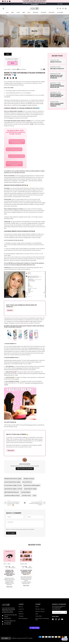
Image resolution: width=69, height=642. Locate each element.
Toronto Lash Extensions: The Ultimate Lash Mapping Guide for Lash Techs (35, 503)
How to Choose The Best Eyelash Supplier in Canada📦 (56, 105)
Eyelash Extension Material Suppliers (32, 485)
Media (7, 54)
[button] (57, 8)
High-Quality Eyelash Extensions (12, 492)
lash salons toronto (26, 495)
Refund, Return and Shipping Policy (42, 619)
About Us (21, 606)
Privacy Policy (38, 616)
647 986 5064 (7, 624)
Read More (9, 586)
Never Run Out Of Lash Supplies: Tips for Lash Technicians (56, 77)
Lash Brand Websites (25, 492)
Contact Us (21, 609)
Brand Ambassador (23, 618)
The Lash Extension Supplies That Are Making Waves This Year (57, 86)
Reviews (37, 606)
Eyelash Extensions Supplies (30, 488)
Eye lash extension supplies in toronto (13, 485)
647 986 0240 (7, 618)
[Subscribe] (65, 612)
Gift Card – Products (40, 611)
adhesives (19, 368)
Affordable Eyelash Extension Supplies (13, 478)
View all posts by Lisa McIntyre (24, 468)
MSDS (36, 613)
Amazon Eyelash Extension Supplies (12, 482)
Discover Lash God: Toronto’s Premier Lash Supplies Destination (56, 95)
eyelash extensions (34, 348)
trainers (11, 118)
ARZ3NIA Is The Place (55, 61)
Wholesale (21, 616)
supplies (24, 105)
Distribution (21, 613)
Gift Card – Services (39, 609)
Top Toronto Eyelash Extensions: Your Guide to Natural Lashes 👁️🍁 (26, 572)
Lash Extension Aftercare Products (12, 495)
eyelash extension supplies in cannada (13, 488)
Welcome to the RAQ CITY (57, 68)
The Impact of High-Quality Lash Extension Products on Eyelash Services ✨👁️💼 (13, 503)
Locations (21, 611)
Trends (34, 495)
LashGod (29, 102)
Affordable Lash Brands (29, 478)
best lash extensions (27, 482)
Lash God (23, 638)
